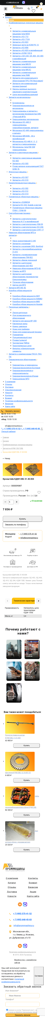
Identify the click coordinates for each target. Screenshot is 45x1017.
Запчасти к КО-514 (20, 194)
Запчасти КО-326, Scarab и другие (26, 205)
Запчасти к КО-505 (20, 164)
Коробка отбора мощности (20, 290)
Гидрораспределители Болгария (26, 368)
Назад (11, 20)
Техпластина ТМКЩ (20, 343)
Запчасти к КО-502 (20, 188)
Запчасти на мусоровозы (19, 97)
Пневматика (17, 335)
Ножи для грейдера (20, 329)
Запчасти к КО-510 (20, 180)
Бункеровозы (18, 103)
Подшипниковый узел (22, 337)
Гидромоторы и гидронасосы (25, 365)
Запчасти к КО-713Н (21, 39)
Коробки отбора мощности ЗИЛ (26, 296)
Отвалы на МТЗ (19, 271)
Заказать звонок (12, 411)
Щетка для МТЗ (19, 285)
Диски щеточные (19, 313)
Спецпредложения (13, 390)
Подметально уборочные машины (24, 197)
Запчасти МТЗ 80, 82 (17, 288)
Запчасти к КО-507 (20, 177)
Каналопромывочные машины (22, 183)
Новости (8, 393)
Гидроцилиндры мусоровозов (25, 119)
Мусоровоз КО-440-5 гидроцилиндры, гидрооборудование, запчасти (25, 125)
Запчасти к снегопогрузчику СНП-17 (28, 230)
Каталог (8, 17)
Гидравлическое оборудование (22, 359)
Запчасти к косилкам (21, 244)
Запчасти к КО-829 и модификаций (27, 50)
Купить (22, 519)
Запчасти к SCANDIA (21, 202)
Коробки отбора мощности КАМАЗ (27, 299)
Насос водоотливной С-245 (24, 241)
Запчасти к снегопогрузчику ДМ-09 (27, 224)
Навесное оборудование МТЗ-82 (26, 268)
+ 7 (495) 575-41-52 (12, 2)
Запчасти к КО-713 (20, 37)
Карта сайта (10, 406)
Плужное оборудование (22, 282)
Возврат (8, 398)
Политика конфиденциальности (19, 401)
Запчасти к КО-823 (20, 42)
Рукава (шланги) (19, 340)
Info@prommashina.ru (29, 538)
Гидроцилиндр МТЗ (20, 379)
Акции (33, 891)
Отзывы (8, 384)
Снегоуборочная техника (19, 213)
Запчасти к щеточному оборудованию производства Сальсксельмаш (25, 277)
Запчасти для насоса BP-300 (24, 321)
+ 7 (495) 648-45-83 (22, 919)
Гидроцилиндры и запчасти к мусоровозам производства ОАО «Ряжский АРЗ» (26, 114)
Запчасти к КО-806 (20, 48)
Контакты (9, 395)
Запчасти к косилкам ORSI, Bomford (27, 246)
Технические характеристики (27, 601)
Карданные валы (19, 324)
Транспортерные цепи (21, 346)
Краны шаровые (19, 326)
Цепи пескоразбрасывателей (25, 95)
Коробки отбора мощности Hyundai (27, 304)
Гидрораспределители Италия (25, 376)
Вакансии (9, 404)
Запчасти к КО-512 (20, 191)
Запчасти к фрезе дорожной (24, 260)
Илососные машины (18, 172)
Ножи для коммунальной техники (27, 332)
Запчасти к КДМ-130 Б (22, 53)
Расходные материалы (19, 307)
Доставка (9, 387)
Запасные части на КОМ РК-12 (25, 45)
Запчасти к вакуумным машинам (23, 152)
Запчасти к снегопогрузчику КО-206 (27, 227)
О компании (10, 382)
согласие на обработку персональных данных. (22, 1012)
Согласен (39, 976)
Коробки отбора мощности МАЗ (26, 302)
